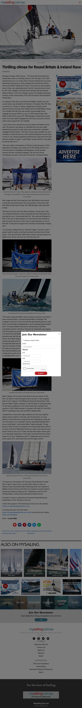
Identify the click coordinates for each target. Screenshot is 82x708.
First (23, 352)
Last (23, 358)
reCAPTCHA (26, 364)
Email (24, 343)
